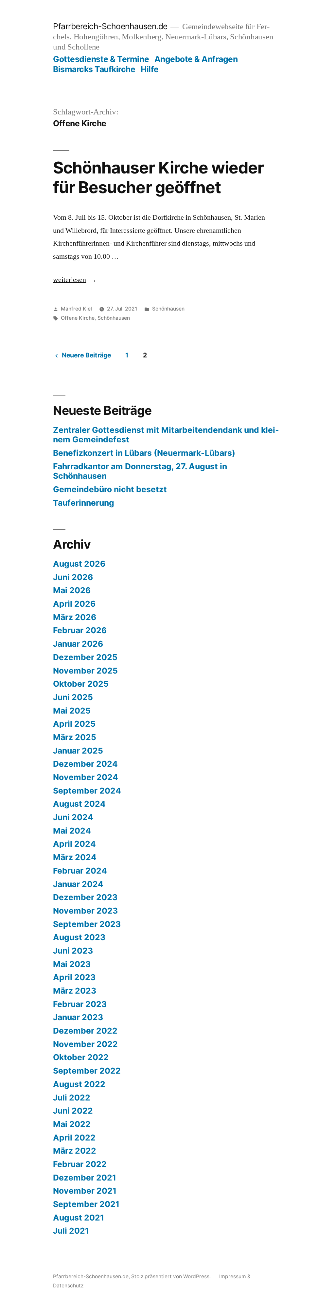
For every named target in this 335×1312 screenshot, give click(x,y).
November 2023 (85, 911)
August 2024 (79, 804)
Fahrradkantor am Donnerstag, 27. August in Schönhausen (140, 471)
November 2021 (84, 1191)
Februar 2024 (80, 871)
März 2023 (74, 991)
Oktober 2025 (81, 684)
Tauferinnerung (83, 503)
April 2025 (74, 724)
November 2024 (85, 777)
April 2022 (74, 1137)
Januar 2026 (78, 644)
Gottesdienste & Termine (101, 59)
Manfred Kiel (76, 309)
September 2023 (87, 924)
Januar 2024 (78, 884)
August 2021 (78, 1217)
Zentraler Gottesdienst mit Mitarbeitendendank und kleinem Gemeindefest (166, 435)
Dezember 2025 (85, 657)
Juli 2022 (71, 1097)
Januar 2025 (78, 751)
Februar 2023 (80, 1004)
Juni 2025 (73, 697)
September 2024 (87, 791)
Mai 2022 (72, 1124)
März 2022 (74, 1151)
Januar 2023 (78, 1017)
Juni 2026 (73, 577)
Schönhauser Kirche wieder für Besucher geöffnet (158, 177)
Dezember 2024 (85, 764)
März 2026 (74, 617)
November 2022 (85, 1044)
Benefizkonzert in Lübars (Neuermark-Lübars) (144, 453)
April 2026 (74, 604)
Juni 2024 (73, 817)
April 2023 (74, 977)
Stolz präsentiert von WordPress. (171, 1276)
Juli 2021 (71, 1231)
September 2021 (86, 1204)
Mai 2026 (72, 590)
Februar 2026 (80, 630)
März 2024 (75, 857)
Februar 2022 (80, 1164)
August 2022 (79, 1084)
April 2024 (74, 844)
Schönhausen (168, 309)
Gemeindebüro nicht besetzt (110, 489)
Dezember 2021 (84, 1177)
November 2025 (85, 671)
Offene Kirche (78, 318)
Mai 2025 (72, 711)
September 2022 (87, 1071)
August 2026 (79, 564)
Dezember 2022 (85, 1031)
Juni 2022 (73, 1111)
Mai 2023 (72, 964)
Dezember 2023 (85, 897)
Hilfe (150, 69)
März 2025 (74, 737)
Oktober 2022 (81, 1057)
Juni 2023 (73, 951)
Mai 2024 (72, 831)
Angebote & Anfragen (196, 59)
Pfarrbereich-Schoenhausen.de (110, 26)
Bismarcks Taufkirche (94, 69)
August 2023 (79, 937)
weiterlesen (73, 279)
